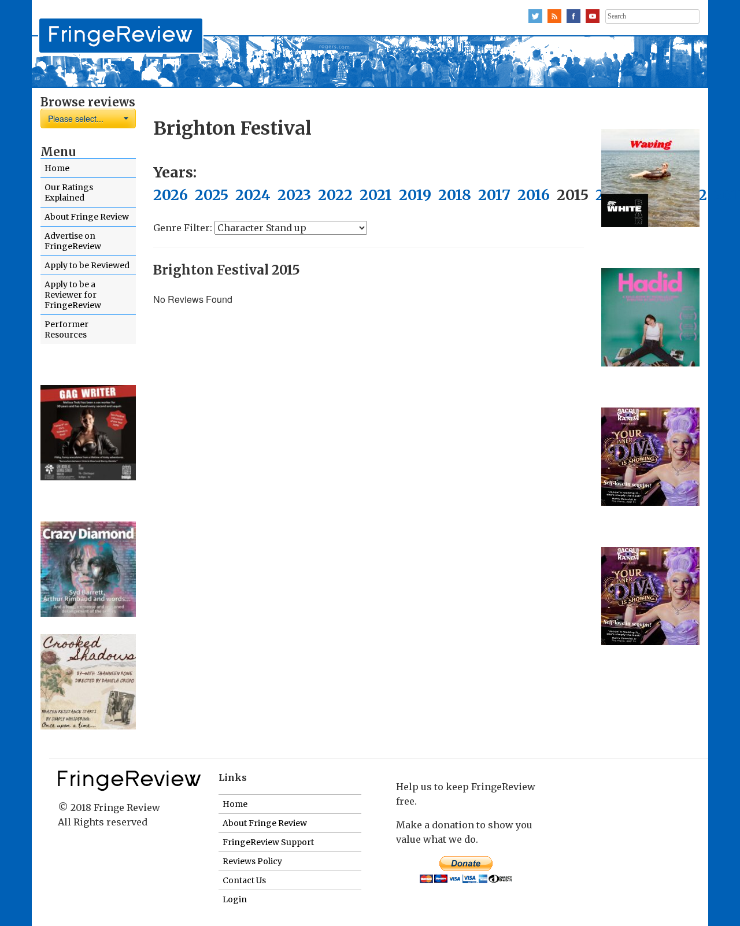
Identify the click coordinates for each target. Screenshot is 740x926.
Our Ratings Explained (69, 192)
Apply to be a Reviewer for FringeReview (73, 294)
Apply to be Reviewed (87, 265)
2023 (294, 195)
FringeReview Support (268, 842)
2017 (494, 195)
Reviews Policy (252, 861)
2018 (454, 195)
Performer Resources (66, 329)
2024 (253, 195)
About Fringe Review (87, 217)
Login (235, 899)
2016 (533, 195)
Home (57, 168)
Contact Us (244, 880)
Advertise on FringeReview (73, 241)
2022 (335, 195)
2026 (170, 195)
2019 (415, 195)
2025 (211, 195)
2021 (376, 195)
